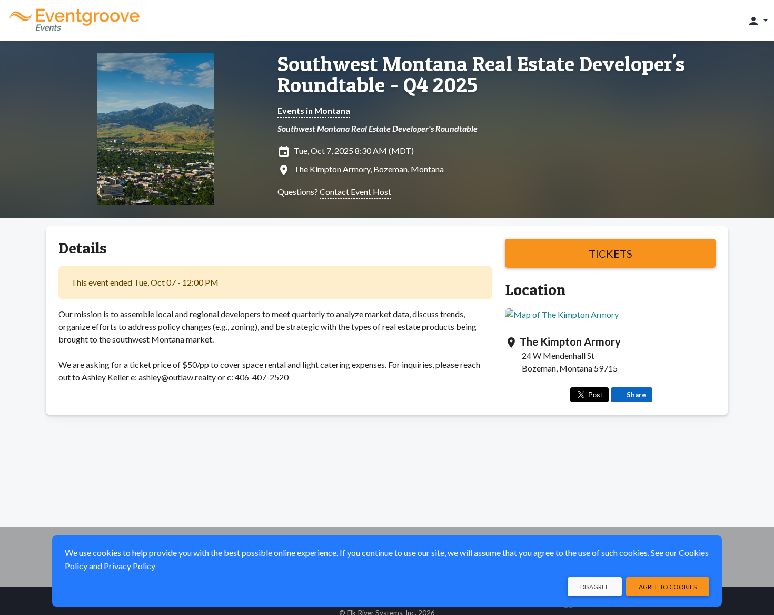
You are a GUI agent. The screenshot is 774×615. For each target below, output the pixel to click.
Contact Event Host (355, 192)
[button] (757, 20)
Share (636, 395)
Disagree (594, 587)
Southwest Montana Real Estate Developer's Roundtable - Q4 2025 (481, 74)
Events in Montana (313, 110)
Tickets (610, 253)
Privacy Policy (129, 566)
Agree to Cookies (668, 587)
